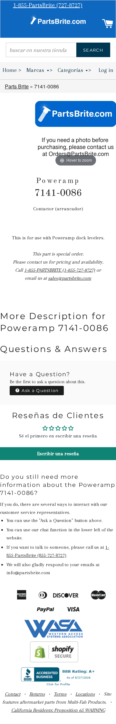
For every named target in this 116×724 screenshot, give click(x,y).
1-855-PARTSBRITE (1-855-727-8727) (59, 270)
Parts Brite (17, 86)
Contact (12, 694)
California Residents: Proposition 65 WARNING (58, 710)
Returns (37, 694)
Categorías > (75, 70)
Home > (12, 70)
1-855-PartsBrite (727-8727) (47, 5)
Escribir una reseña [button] (58, 454)
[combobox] (41, 50)
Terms (60, 694)
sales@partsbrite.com (69, 278)
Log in (106, 70)
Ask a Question (39, 390)
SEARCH (93, 50)
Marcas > (39, 70)
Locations (85, 694)
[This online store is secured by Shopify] (54, 661)
